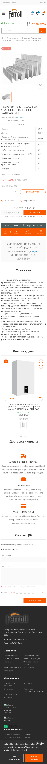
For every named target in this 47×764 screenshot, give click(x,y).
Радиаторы (12, 38)
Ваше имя (6, 555)
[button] (43, 13)
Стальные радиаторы (31, 38)
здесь (35, 251)
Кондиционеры (11, 659)
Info (41, 3)
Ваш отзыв (6, 566)
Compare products (12, 738)
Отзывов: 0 (21, 124)
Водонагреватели (12, 667)
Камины (7, 662)
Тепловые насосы (32, 655)
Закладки (28, 734)
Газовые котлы (11, 655)
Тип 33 (8, 40)
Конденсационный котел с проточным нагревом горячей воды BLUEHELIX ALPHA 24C (23, 406)
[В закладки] (41, 361)
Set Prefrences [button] (14, 758)
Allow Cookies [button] (34, 758)
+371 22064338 (38, 24)
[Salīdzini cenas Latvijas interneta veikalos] (23, 709)
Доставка (8, 689)
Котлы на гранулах (32, 659)
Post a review (34, 600)
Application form (9, 3)
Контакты (28, 683)
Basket (27, 738)
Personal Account (12, 734)
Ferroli (20, 118)
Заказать (36, 212)
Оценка (4, 592)
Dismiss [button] (40, 743)
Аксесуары (9, 670)
